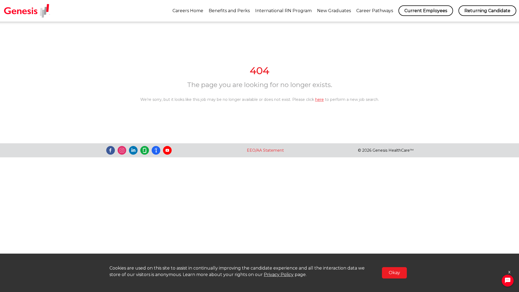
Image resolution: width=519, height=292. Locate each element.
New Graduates (334, 10)
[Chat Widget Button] (508, 281)
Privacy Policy (279, 274)
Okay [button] (394, 272)
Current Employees (425, 10)
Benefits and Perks (229, 10)
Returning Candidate (487, 10)
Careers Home (187, 10)
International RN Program (283, 10)
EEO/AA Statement (265, 150)
